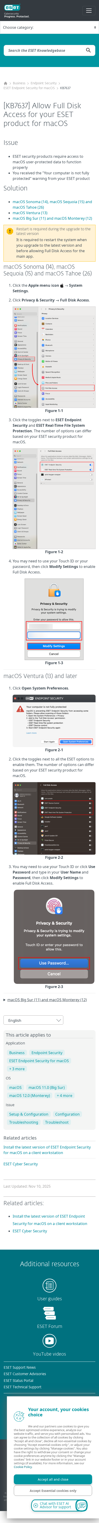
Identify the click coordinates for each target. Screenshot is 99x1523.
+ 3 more (17, 1068)
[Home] (5, 83)
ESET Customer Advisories (25, 1374)
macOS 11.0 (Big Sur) (47, 1087)
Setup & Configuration (28, 1114)
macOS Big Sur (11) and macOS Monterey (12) (52, 218)
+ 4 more (64, 1095)
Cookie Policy (23, 1467)
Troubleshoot (57, 1122)
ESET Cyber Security (20, 1163)
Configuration (67, 1114)
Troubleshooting (23, 1122)
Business (19, 83)
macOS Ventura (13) (30, 212)
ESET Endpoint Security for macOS (29, 88)
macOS (15, 1087)
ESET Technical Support (22, 1387)
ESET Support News (20, 1367)
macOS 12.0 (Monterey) (29, 1095)
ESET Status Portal (18, 1381)
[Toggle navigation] (88, 10)
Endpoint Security (44, 83)
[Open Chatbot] (81, 1505)
